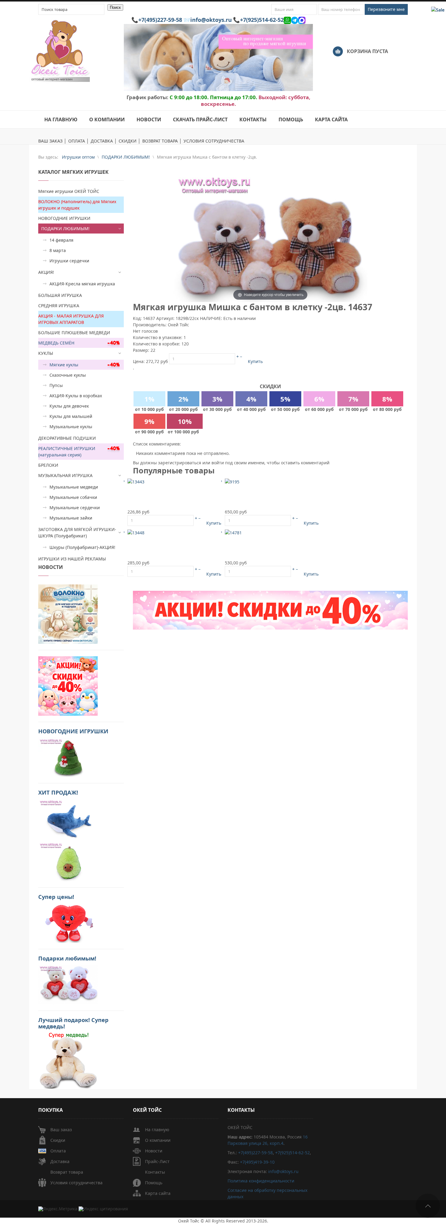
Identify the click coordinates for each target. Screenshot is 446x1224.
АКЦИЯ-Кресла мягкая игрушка (82, 284)
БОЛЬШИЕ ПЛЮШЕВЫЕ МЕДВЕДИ (74, 332)
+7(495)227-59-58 (160, 19)
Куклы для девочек (69, 406)
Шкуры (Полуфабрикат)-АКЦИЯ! (82, 547)
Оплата (58, 1151)
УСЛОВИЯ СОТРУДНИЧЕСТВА (214, 141)
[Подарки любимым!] (68, 984)
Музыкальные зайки (70, 518)
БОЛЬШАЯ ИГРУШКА (60, 295)
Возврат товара (66, 1172)
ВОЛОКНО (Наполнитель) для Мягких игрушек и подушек (77, 205)
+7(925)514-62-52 (262, 19)
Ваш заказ (61, 1129)
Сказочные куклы (67, 375)
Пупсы (56, 385)
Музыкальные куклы (70, 426)
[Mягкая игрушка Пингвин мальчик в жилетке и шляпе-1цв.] (135, 481)
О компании (158, 1140)
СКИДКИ (128, 141)
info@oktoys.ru (211, 19)
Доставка (59, 1161)
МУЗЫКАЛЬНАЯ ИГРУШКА (65, 475)
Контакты (155, 1172)
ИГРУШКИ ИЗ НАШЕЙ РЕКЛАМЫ (72, 559)
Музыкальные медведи (73, 487)
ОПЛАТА (76, 141)
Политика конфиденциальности (261, 1181)
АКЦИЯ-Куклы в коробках (75, 395)
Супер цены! (56, 896)
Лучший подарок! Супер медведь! (73, 1023)
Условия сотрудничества (76, 1182)
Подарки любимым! (67, 958)
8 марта (57, 250)
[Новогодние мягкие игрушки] (68, 757)
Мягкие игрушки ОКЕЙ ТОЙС (68, 191)
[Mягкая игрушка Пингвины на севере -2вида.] (135, 532)
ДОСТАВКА (102, 141)
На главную (157, 1129)
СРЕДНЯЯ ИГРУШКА (58, 305)
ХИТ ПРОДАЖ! (58, 792)
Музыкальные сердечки (74, 507)
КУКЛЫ (45, 353)
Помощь (153, 1182)
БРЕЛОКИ (48, 465)
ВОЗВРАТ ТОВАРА (160, 141)
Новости (153, 1151)
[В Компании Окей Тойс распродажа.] (68, 1060)
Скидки (57, 1140)
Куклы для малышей (70, 416)
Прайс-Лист (157, 1161)
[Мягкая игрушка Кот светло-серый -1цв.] (233, 532)
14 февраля (61, 240)
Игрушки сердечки (69, 261)
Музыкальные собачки (73, 497)
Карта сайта (158, 1193)
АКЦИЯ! (46, 272)
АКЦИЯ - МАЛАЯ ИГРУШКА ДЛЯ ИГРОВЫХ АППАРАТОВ (71, 319)
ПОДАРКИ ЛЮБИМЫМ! (65, 228)
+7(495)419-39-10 (257, 1162)
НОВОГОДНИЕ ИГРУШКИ (64, 218)
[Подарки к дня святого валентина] (68, 614)
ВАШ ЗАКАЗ (50, 141)
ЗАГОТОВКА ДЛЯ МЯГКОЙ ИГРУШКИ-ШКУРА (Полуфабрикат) (77, 532)
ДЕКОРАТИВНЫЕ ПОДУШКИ (67, 438)
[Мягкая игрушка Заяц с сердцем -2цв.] (232, 481)
